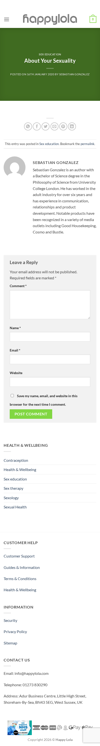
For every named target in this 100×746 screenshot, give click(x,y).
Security (10, 620)
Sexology (11, 497)
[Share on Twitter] (46, 126)
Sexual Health (15, 507)
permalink (87, 144)
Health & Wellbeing (20, 469)
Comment (18, 286)
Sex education (50, 54)
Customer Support (19, 556)
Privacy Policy (15, 631)
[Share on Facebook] (37, 126)
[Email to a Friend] (54, 126)
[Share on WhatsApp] (28, 126)
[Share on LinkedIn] (72, 126)
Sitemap (10, 643)
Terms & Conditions (20, 578)
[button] (6, 19)
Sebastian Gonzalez (74, 74)
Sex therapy (13, 488)
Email (15, 350)
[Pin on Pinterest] (63, 126)
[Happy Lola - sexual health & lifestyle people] (50, 19)
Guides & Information (22, 567)
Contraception (16, 460)
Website (16, 373)
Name (15, 328)
